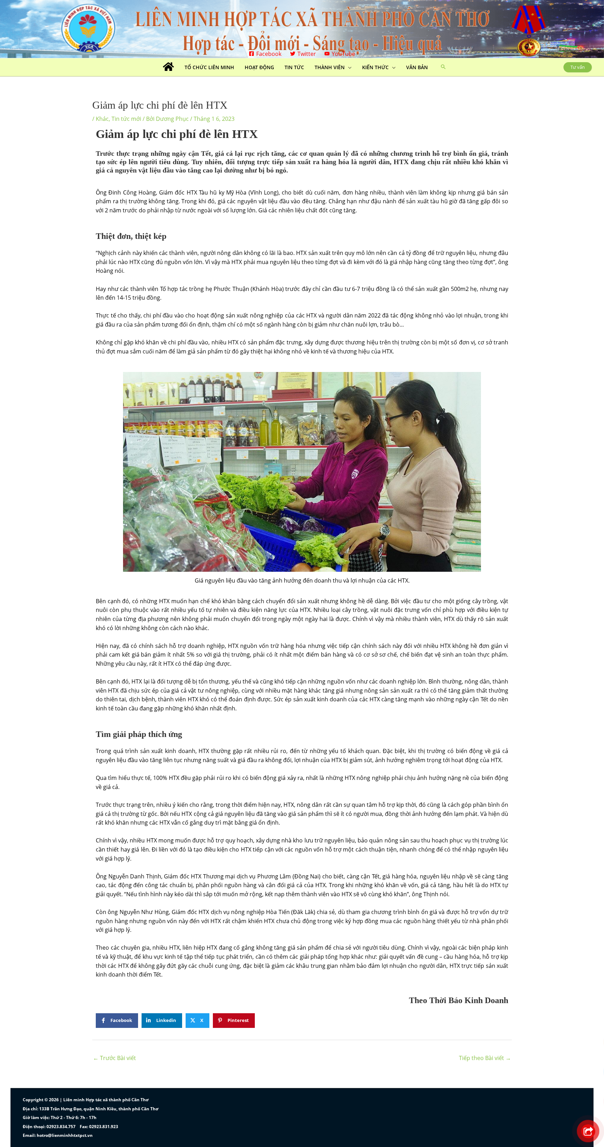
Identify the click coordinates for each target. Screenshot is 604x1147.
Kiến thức (375, 67)
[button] (443, 67)
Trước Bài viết (114, 1058)
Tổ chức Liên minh (209, 67)
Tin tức (294, 67)
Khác (102, 119)
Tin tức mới (126, 119)
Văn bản (417, 67)
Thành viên (330, 67)
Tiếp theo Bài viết (485, 1058)
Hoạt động (259, 67)
